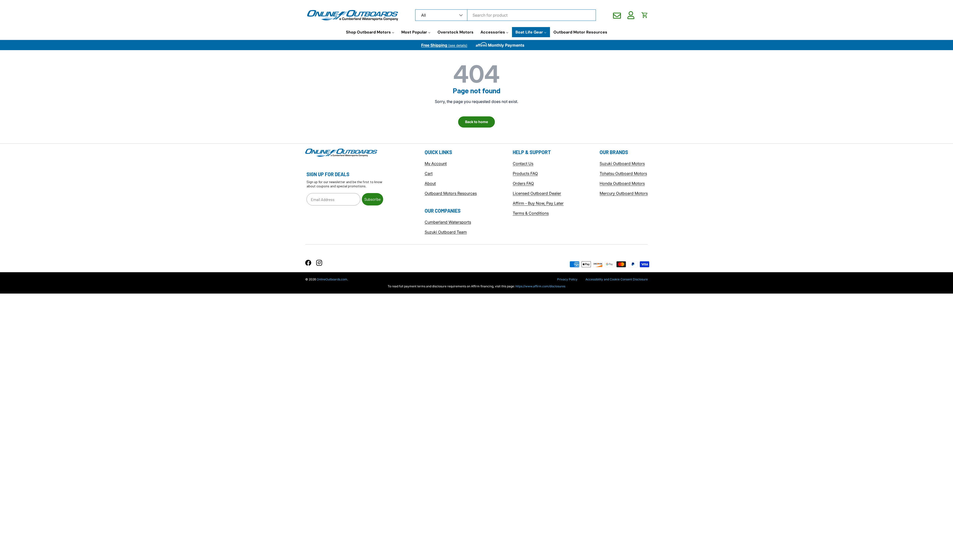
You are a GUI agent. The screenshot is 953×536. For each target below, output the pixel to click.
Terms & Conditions (531, 213)
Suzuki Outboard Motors (622, 163)
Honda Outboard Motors (622, 183)
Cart (429, 173)
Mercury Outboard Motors (624, 193)
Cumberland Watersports (448, 222)
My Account (436, 163)
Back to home (476, 122)
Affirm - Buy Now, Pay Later (538, 203)
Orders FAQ (523, 183)
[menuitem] (370, 32)
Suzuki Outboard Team (446, 232)
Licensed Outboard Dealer (537, 193)
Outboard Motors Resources (451, 193)
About (430, 183)
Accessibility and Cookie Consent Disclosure (616, 279)
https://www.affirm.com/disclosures (540, 286)
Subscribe (372, 199)
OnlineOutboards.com (332, 279)
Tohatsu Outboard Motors (623, 173)
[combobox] (505, 15)
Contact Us (523, 163)
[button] (644, 15)
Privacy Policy (567, 279)
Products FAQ (525, 173)
